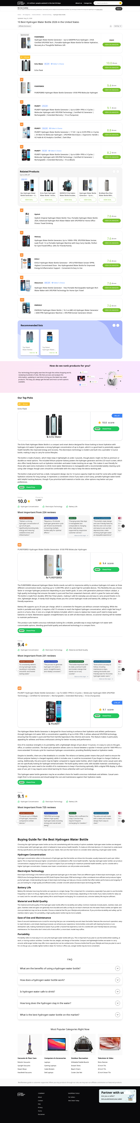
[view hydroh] (26, 218)
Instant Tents (76, 1066)
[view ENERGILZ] (26, 308)
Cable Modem (49, 1069)
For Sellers (71, 1097)
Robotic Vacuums (24, 1062)
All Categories (26, 14)
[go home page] (21, 3)
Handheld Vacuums (25, 1072)
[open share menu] (110, 26)
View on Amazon (111, 45)
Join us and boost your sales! (111, 1099)
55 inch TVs (102, 1066)
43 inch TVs (102, 1069)
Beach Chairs (75, 1069)
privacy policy (99, 9)
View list (32, 353)
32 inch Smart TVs (104, 1072)
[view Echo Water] (26, 65)
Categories (88, 3)
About (40, 1097)
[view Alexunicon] (26, 285)
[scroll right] (123, 526)
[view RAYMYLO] (68, 185)
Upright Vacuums (24, 1066)
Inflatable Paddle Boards (80, 1062)
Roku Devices (103, 1062)
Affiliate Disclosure (25, 26)
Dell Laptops (48, 1072)
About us (79, 3)
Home (19, 14)
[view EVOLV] (26, 263)
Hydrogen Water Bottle (59, 14)
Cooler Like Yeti (76, 1072)
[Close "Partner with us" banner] (134, 1091)
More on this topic (80, 535)
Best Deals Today (73, 1100)
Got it (119, 9)
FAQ (39, 1104)
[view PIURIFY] (26, 110)
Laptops (47, 1062)
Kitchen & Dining (47, 14)
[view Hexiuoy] (26, 241)
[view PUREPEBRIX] (26, 43)
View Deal (29, 200)
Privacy (40, 1107)
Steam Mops (22, 1069)
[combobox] (108, 3)
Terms (40, 1111)
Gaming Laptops (50, 1066)
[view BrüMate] (107, 185)
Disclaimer (41, 1114)
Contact (40, 1100)
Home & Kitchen (36, 14)
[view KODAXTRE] (29, 185)
